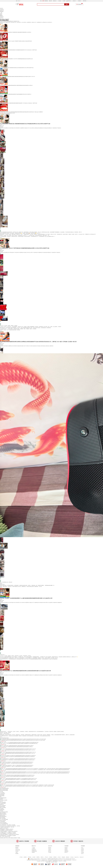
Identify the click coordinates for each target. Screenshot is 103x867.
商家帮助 (38, 857)
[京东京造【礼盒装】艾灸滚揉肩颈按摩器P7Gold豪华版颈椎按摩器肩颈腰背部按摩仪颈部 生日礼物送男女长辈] (5, 592)
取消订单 (66, 852)
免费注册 (46, 0)
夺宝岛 (82, 847)
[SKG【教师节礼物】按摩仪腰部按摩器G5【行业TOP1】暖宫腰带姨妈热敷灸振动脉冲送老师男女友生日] (4, 54)
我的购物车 (80, 4)
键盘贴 (1, 14)
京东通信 (82, 852)
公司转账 (49, 852)
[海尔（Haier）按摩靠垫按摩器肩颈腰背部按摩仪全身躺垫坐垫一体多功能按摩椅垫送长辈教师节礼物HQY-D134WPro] (19, 781)
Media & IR (81, 857)
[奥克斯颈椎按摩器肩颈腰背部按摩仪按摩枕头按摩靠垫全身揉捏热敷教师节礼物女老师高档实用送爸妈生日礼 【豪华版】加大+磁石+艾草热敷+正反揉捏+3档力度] (5, 336)
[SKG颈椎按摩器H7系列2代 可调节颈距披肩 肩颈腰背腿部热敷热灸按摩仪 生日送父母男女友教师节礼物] (5, 242)
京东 (23, 5)
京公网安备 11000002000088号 (34, 858)
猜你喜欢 (1, 23)
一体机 (1, 12)
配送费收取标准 (34, 851)
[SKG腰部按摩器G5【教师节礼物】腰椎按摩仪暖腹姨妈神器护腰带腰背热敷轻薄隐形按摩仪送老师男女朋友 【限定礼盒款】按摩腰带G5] (4, 107)
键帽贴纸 (1, 15)
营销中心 (42, 857)
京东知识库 (2, 9)
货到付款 (49, 847)
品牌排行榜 (2, 10)
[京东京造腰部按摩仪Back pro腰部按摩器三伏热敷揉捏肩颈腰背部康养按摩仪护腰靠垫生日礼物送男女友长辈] (17, 758)
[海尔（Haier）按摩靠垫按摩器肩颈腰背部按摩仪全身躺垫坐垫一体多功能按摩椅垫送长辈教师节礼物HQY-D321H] (18, 778)
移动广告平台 (6, 837)
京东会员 (59, 0)
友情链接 (50, 857)
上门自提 (33, 847)
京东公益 (71, 857)
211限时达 (33, 848)
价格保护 (66, 848)
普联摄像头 (2, 11)
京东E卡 (82, 851)
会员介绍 (16, 848)
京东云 (56, 862)
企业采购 (63, 0)
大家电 (16, 852)
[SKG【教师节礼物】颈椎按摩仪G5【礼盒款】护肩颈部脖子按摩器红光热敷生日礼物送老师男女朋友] (4, 36)
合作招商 (33, 857)
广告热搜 (18, 837)
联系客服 (16, 853)
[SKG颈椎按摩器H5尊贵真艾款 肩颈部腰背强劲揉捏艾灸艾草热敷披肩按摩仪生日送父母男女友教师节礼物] (4, 63)
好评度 (3, 125)
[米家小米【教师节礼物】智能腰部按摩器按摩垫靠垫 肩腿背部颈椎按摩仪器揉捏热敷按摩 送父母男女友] (4, 80)
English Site (77, 857)
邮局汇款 (49, 851)
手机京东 (69, 0)
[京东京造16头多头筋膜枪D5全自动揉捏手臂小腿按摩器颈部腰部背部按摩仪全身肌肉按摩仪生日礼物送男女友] (18, 755)
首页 (0, 19)
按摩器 (3, 19)
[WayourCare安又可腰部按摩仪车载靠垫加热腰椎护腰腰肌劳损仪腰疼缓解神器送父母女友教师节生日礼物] (17, 775)
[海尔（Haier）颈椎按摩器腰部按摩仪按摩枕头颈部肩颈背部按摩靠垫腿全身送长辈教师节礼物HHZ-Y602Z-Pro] (18, 748)
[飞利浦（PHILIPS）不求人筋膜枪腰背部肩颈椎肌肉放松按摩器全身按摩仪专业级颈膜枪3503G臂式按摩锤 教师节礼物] (19, 742)
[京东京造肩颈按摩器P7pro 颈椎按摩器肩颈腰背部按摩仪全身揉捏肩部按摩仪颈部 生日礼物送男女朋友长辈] (5, 665)
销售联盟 (54, 857)
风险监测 (63, 857)
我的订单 (50, 0)
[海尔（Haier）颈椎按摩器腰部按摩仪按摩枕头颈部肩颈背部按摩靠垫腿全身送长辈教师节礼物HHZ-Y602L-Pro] (18, 752)
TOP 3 (1, 587)
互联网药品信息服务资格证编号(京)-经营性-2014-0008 (56, 858)
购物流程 (16, 847)
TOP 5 (1, 736)
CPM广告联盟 (10, 837)
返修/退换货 (66, 851)
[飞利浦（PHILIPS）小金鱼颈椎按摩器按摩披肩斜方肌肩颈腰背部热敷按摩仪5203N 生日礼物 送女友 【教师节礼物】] (4, 45)
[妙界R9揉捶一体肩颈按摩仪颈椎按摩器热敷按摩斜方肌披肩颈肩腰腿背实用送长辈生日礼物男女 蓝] (4, 89)
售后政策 (66, 847)
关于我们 (21, 857)
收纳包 (1, 13)
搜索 (67, 4)
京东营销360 (15, 837)
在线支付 (49, 848)
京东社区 (59, 857)
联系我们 (25, 857)
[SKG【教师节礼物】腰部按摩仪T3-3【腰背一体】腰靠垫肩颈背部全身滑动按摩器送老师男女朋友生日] (16, 765)
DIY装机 (82, 848)
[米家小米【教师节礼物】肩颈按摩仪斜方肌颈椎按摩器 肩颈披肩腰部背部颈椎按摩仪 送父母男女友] (4, 27)
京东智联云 (2, 837)
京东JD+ (82, 853)
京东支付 (52, 862)
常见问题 (16, 851)
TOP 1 (1, 237)
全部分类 (1, 8)
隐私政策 (67, 857)
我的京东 (54, 0)
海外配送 (33, 852)
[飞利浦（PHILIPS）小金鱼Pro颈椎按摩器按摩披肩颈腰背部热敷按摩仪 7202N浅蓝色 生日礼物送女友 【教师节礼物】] (4, 98)
